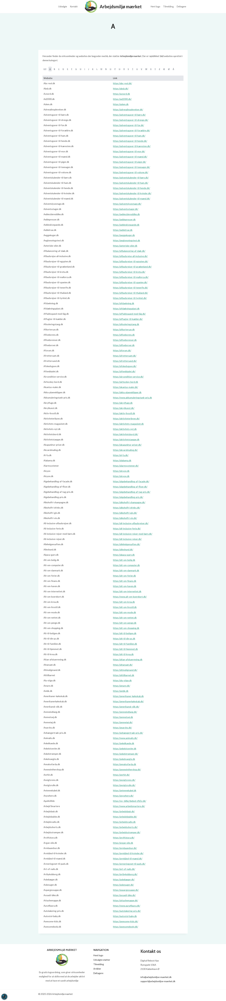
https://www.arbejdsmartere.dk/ (129, 806)
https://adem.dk (121, 104)
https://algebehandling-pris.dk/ (128, 497)
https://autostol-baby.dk (125, 916)
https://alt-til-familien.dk (125, 643)
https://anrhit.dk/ (121, 774)
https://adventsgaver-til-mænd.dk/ (130, 156)
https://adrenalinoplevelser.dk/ (128, 109)
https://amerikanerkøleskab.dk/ (128, 701)
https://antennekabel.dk (124, 790)
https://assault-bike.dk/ (124, 895)
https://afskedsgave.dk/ (124, 366)
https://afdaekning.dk (123, 303)
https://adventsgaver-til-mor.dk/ (129, 151)
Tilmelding (168, 6)
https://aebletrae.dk (122, 230)
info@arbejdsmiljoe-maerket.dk (156, 977)
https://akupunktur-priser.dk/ (127, 444)
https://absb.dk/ (120, 88)
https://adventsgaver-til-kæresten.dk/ (132, 146)
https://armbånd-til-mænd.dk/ (127, 858)
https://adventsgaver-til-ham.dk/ (129, 135)
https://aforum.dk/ (122, 350)
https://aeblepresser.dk (124, 219)
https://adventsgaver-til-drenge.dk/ (130, 120)
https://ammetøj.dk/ (123, 722)
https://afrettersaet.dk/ (124, 355)
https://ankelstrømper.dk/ (125, 753)
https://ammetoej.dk (123, 717)
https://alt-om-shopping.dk (126, 628)
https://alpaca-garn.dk (124, 554)
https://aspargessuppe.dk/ (126, 890)
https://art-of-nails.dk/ (124, 869)
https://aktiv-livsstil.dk (124, 413)
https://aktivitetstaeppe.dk (126, 439)
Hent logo (155, 6)
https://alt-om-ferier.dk (124, 575)
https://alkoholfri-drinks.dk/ (126, 507)
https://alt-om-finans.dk (124, 581)
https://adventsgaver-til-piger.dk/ (129, 162)
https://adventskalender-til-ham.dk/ (130, 183)
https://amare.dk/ (121, 685)
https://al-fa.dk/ (120, 455)
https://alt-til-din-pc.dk (124, 638)
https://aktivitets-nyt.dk (125, 429)
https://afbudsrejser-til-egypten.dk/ (130, 261)
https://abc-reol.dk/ (122, 83)
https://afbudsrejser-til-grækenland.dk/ (132, 266)
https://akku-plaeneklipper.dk (127, 392)
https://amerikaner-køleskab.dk (128, 696)
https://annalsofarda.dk (124, 764)
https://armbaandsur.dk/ (125, 848)
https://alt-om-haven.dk (124, 586)
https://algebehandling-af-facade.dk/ (131, 481)
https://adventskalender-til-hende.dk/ (131, 188)
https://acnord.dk (121, 93)
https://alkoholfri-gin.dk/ (125, 513)
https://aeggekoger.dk (124, 235)
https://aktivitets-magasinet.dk (128, 423)
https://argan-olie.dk (123, 843)
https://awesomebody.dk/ (125, 926)
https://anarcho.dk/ (122, 727)
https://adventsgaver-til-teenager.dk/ (131, 167)
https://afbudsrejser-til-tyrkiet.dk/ (130, 298)
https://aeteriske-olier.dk (125, 245)
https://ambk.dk (120, 691)
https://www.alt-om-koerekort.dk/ (130, 596)
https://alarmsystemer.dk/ (126, 465)
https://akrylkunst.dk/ (123, 408)
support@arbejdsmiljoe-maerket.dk (157, 981)
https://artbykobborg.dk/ (125, 874)
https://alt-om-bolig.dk (124, 560)
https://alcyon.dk (121, 471)
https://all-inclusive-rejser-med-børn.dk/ (132, 533)
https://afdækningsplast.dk (126, 308)
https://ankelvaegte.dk (124, 759)
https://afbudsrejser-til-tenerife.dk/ (130, 287)
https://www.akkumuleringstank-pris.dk (132, 397)
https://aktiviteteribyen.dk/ (126, 418)
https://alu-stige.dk (122, 680)
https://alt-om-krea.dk (124, 602)
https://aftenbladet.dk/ (124, 371)
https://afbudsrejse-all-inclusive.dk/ (130, 256)
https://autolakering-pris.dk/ (127, 911)
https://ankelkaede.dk (123, 743)
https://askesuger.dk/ (123, 884)
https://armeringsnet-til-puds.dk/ (129, 863)
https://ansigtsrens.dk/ (124, 780)
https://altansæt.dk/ (123, 664)
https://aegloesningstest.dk (126, 240)
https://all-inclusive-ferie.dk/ (127, 528)
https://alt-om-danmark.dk (126, 570)
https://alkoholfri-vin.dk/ (125, 518)
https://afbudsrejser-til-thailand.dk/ (130, 293)
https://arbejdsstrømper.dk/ (126, 832)
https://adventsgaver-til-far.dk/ (128, 125)
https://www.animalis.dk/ (125, 738)
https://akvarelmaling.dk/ (125, 450)
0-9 (45, 69)
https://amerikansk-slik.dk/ (126, 706)
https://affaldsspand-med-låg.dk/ (129, 313)
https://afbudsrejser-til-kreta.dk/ (129, 272)
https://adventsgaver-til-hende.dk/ (130, 141)
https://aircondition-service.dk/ (128, 376)
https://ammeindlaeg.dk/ (125, 712)
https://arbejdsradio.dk (124, 822)
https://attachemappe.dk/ (125, 900)
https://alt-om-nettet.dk (125, 617)
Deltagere (181, 6)
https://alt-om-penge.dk (124, 623)
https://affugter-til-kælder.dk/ (128, 319)
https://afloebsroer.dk (124, 345)
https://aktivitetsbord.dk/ (125, 434)
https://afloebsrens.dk (124, 334)
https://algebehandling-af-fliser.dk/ (130, 486)
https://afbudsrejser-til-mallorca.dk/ (130, 277)
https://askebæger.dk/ (124, 879)
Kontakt (74, 6)
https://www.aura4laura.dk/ (126, 905)
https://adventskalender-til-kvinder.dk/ (132, 193)
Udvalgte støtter (101, 959)
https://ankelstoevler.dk (124, 748)
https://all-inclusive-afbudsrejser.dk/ (130, 523)
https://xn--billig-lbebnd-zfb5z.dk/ (129, 801)
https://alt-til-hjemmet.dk (125, 649)
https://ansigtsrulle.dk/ (124, 785)
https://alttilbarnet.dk (123, 675)
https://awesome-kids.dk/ (125, 921)
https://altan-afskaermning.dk (127, 659)
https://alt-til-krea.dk (123, 654)
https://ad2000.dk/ (122, 99)
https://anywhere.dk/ (123, 795)
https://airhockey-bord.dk (125, 382)
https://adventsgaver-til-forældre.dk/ (131, 130)
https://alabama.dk (122, 460)
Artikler (97, 968)
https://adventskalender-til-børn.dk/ (131, 177)
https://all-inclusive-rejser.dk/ (127, 539)
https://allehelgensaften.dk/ (126, 544)
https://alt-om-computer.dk (126, 565)
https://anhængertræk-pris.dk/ (128, 733)
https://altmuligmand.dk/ (125, 670)
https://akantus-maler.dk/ (125, 387)
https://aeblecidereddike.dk (126, 214)
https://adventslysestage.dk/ (127, 203)
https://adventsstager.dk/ (125, 209)
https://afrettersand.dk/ (125, 361)
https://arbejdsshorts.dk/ (125, 827)
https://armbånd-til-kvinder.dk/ (128, 853)
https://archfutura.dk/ (123, 837)
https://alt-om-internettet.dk (127, 591)
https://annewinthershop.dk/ (127, 769)
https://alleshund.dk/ (123, 549)
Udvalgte (62, 6)
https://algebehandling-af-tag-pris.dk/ (131, 492)
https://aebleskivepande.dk (126, 224)
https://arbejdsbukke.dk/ (125, 816)
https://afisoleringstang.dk (126, 324)
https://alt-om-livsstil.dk (125, 607)
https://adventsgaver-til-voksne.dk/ (130, 172)
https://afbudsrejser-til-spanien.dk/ (130, 282)
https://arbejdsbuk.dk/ (124, 811)
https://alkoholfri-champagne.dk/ (129, 502)
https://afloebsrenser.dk (125, 340)
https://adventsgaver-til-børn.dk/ (129, 114)
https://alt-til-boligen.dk (124, 633)
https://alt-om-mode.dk (124, 612)
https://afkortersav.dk (124, 329)
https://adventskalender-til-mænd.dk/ (131, 198)
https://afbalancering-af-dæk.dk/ (129, 251)
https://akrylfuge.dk (123, 403)
